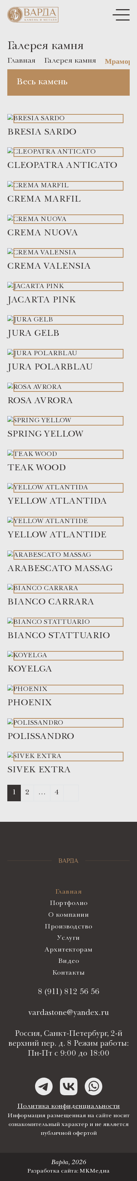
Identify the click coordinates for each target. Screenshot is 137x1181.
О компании (68, 915)
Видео (68, 961)
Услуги (68, 938)
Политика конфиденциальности (68, 1106)
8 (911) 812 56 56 (68, 992)
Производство (68, 927)
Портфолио (69, 903)
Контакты (68, 973)
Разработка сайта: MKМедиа (68, 1171)
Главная (68, 892)
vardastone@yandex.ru (68, 1013)
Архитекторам (68, 950)
